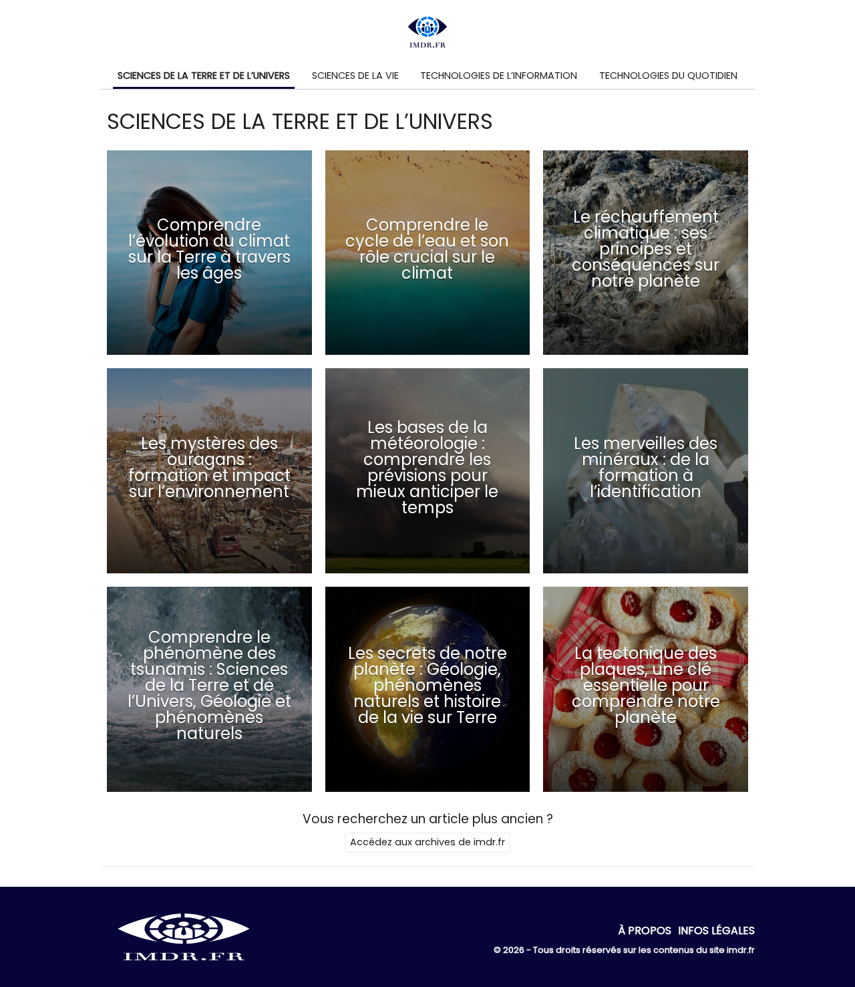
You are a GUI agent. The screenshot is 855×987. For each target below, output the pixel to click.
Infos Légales (716, 930)
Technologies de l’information (498, 75)
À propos (644, 930)
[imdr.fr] (183, 965)
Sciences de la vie (355, 75)
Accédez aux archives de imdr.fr (427, 842)
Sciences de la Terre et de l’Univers (204, 75)
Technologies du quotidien (668, 75)
